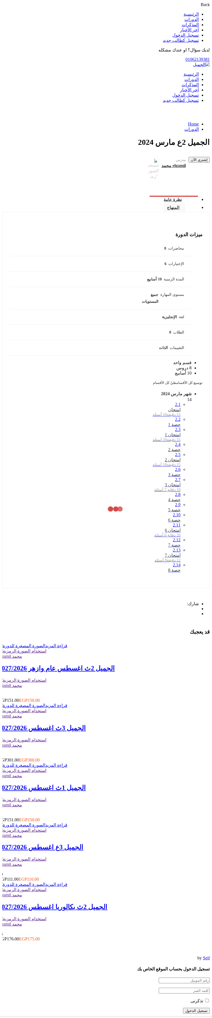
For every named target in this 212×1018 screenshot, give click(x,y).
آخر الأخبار (189, 30)
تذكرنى (197, 1000)
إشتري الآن (199, 160)
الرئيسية (191, 14)
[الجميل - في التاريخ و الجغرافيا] (201, 64)
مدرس (181, 160)
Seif (206, 958)
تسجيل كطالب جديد (181, 40)
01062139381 (198, 59)
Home (193, 124)
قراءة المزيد (56, 645)
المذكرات (190, 24)
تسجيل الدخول (185, 35)
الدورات (191, 19)
